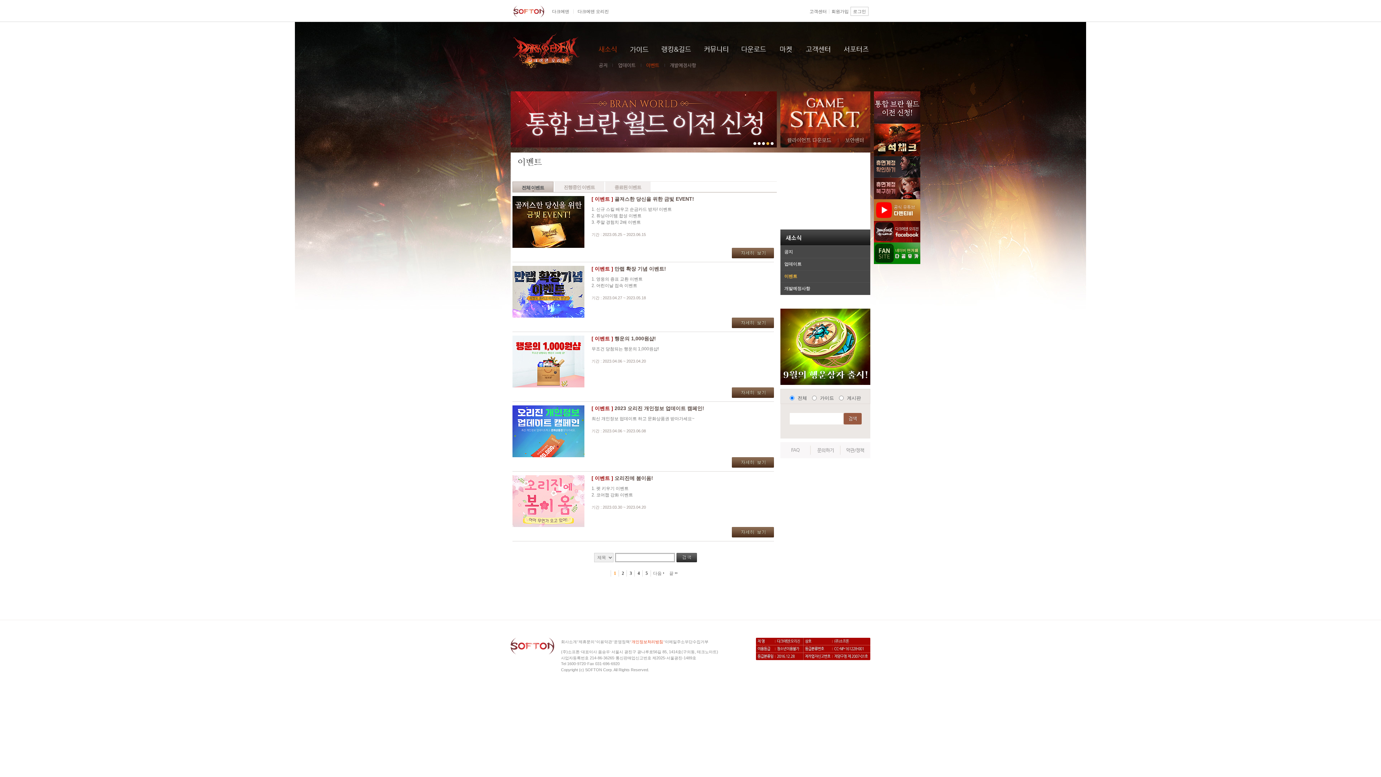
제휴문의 (586, 642)
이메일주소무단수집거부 (686, 642)
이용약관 (604, 642)
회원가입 (840, 11)
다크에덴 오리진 (593, 11)
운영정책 (622, 642)
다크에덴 (560, 11)
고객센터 (818, 11)
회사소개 (569, 642)
